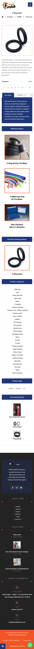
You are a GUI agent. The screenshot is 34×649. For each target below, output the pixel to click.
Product (18, 506)
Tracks (17, 370)
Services (18, 509)
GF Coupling (17, 322)
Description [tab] (8, 95)
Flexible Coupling (17, 307)
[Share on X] (8, 87)
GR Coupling (17, 325)
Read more (18, 154)
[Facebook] (13, 488)
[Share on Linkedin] (22, 87)
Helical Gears (17, 328)
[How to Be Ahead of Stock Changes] (17, 545)
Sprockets (17, 361)
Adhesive (17, 289)
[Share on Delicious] (18, 87)
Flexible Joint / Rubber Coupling (17, 310)
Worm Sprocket (17, 373)
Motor (17, 337)
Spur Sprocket (17, 364)
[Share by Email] (29, 87)
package (11, 388)
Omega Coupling (17, 346)
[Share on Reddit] (15, 87)
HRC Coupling (17, 331)
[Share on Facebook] (4, 87)
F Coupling (17, 304)
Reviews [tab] (21, 95)
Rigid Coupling (17, 349)
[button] (30, 645)
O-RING (30, 81)
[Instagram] (17, 488)
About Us (18, 514)
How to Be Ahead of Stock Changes (17, 552)
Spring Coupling (17, 358)
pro (24, 388)
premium (18, 388)
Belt (17, 292)
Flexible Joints (17, 313)
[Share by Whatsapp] (26, 87)
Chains (17, 301)
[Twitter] (21, 488)
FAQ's (18, 517)
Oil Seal (17, 343)
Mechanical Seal (17, 334)
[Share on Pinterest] (11, 87)
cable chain (17, 298)
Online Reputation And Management (17, 569)
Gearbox (17, 319)
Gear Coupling (17, 316)
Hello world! (17, 535)
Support (18, 512)
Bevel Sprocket (17, 295)
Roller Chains (17, 352)
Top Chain (17, 367)
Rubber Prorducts (17, 355)
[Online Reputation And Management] (17, 562)
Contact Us (18, 519)
